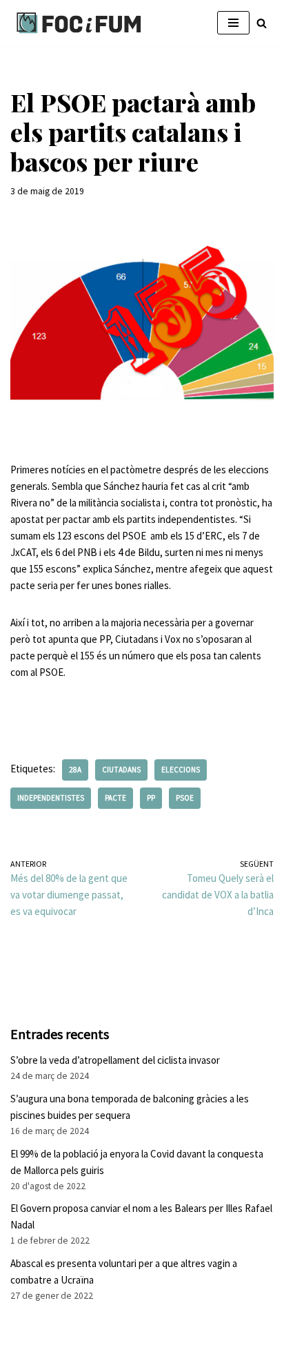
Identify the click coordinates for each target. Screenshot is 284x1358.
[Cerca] (261, 23)
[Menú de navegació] (233, 22)
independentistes (50, 798)
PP (151, 798)
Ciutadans (121, 769)
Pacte (115, 798)
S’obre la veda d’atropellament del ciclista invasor (115, 1060)
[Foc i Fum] (79, 23)
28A (75, 769)
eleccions (180, 769)
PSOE (185, 798)
